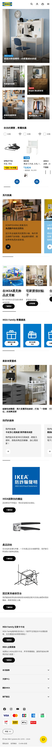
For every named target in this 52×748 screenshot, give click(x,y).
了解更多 (9, 306)
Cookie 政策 (23, 743)
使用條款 (14, 743)
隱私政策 (6, 743)
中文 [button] (6, 731)
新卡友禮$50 (32, 343)
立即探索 (32, 303)
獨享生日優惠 (11, 343)
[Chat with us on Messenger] (43, 739)
